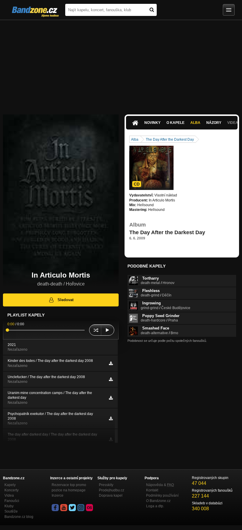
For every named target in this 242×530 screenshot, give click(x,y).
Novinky (152, 123)
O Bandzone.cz (158, 501)
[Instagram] (80, 507)
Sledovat (65, 300)
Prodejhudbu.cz (111, 490)
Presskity (106, 485)
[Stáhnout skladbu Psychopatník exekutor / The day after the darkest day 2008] (111, 418)
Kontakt (152, 490)
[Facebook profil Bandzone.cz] (55, 507)
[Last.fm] (89, 507)
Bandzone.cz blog (18, 517)
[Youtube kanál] (63, 507)
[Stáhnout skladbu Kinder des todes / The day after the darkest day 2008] (111, 363)
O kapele (175, 123)
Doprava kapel (110, 495)
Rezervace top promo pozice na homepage (69, 487)
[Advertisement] (121, 64)
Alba (195, 123)
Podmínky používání (162, 495)
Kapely (10, 485)
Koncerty (11, 490)
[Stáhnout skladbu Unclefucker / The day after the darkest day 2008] (111, 379)
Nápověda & (160, 485)
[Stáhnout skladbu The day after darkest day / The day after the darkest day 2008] (111, 439)
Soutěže (11, 511)
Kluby (9, 506)
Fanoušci (11, 501)
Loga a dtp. (155, 506)
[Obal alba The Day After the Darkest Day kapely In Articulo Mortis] (151, 168)
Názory (213, 123)
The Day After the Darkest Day (170, 139)
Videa (9, 495)
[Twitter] (72, 507)
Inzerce (57, 495)
